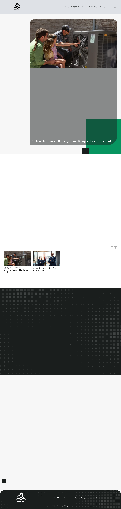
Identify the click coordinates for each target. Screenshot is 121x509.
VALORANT (75, 7)
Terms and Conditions (96, 498)
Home (67, 7)
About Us (102, 7)
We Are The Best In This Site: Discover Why (45, 269)
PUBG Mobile (92, 7)
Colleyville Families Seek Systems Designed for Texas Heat (71, 141)
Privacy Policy (80, 498)
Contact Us (112, 7)
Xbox (83, 7)
